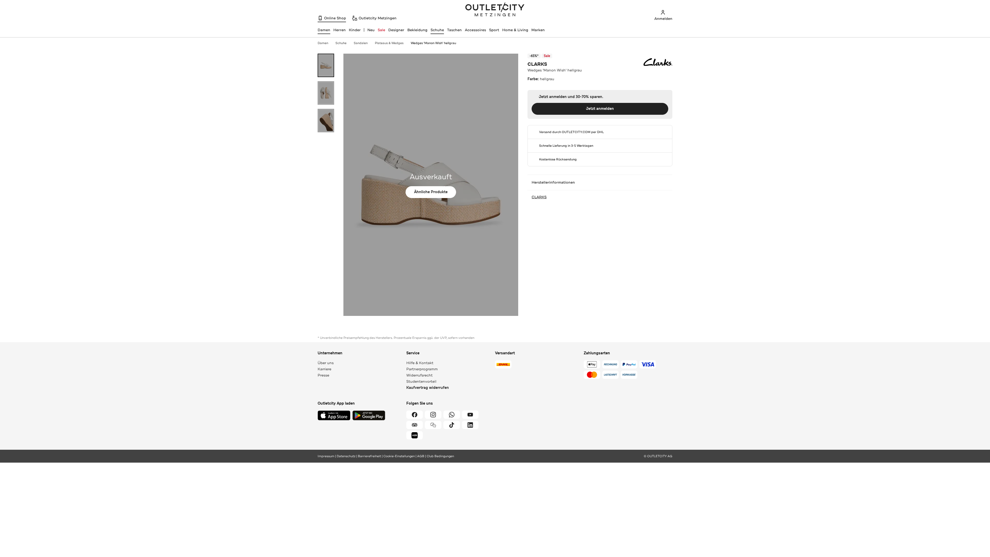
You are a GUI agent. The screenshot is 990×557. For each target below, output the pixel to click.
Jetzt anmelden (600, 108)
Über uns (326, 363)
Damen (323, 43)
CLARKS (537, 64)
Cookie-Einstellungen (399, 456)
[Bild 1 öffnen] (326, 65)
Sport (494, 30)
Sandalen (361, 43)
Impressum (326, 456)
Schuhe (437, 30)
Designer (396, 30)
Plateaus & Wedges (389, 43)
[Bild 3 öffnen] (326, 120)
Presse (323, 375)
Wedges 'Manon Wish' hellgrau (433, 43)
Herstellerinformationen (553, 182)
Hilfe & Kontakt (419, 363)
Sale (381, 30)
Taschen (454, 30)
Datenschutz (346, 456)
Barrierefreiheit (369, 456)
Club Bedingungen (440, 456)
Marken (538, 30)
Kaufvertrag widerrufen (427, 387)
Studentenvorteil (421, 381)
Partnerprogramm (422, 369)
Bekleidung (417, 30)
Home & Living (515, 30)
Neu (371, 30)
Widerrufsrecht (419, 375)
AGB (420, 456)
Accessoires (475, 30)
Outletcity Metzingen (495, 10)
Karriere (324, 369)
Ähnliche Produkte (431, 192)
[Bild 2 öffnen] (326, 93)
